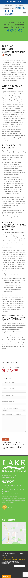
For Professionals (8, 5)
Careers (15, 5)
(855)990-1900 (20, 8)
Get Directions (8, 519)
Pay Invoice (21, 5)
